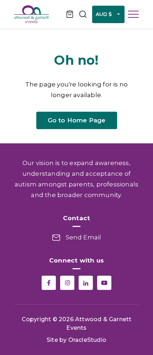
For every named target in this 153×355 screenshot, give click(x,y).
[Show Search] (82, 14)
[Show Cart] (70, 14)
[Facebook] (49, 283)
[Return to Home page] (37, 14)
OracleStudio (87, 340)
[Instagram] (67, 283)
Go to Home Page (77, 120)
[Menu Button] (133, 14)
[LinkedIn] (86, 283)
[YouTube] (104, 283)
